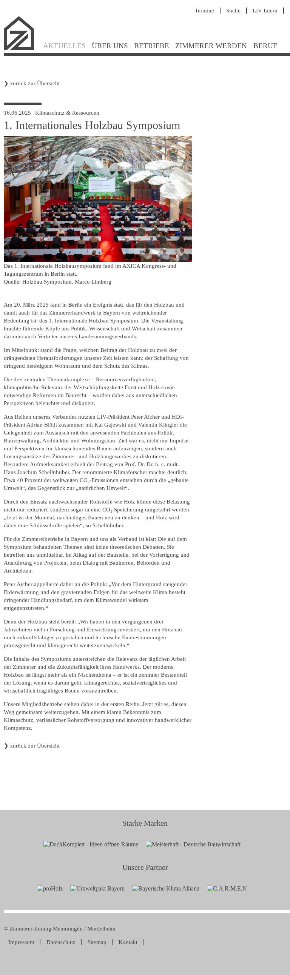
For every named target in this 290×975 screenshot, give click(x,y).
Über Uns (110, 46)
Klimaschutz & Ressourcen (67, 113)
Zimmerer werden (211, 46)
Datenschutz (61, 942)
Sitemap (97, 942)
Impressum (21, 942)
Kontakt (128, 942)
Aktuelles (64, 46)
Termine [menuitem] (204, 11)
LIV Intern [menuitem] (265, 11)
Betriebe (151, 46)
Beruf (265, 46)
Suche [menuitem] (233, 11)
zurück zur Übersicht (35, 83)
